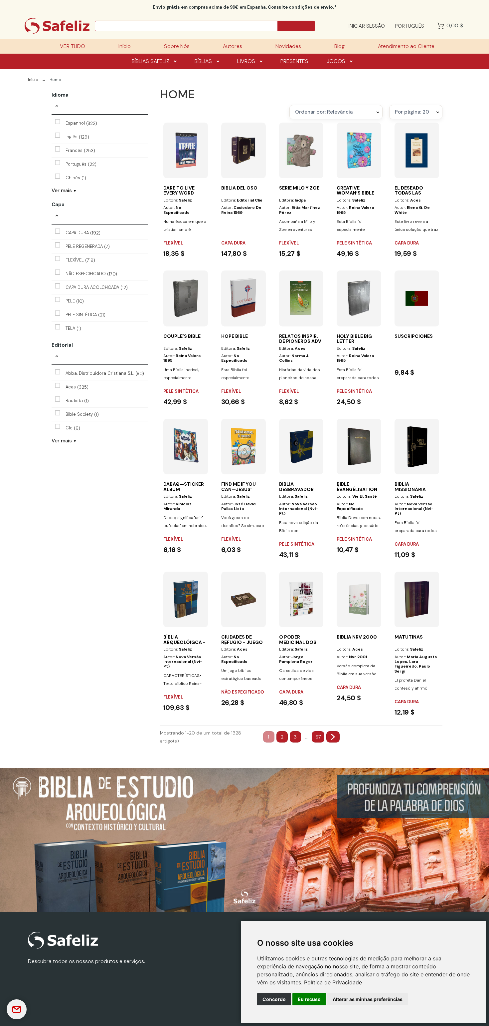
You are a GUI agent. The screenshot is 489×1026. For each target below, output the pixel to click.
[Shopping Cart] (440, 26)
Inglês (77, 137)
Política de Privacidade (333, 982)
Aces (77, 387)
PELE (75, 301)
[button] (100, 107)
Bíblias (203, 61)
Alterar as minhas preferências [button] (368, 999)
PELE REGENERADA (88, 247)
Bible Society (82, 414)
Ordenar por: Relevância (324, 112)
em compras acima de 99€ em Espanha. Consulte (245, 7)
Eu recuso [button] (309, 999)
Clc (73, 428)
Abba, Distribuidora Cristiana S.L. (105, 373)
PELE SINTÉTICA (85, 315)
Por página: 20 (412, 112)
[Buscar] (296, 26)
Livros (246, 61)
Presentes (294, 61)
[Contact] (17, 1009)
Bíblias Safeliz (150, 61)
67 (318, 737)
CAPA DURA (83, 233)
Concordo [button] (274, 999)
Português (81, 164)
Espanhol (81, 123)
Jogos (336, 61)
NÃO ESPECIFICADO (91, 274)
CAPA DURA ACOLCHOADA (97, 287)
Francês (80, 151)
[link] (333, 982)
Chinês (76, 178)
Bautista (77, 401)
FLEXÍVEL (80, 260)
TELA (73, 328)
